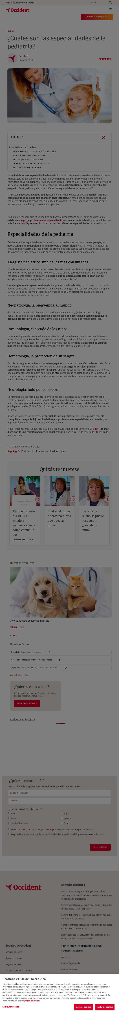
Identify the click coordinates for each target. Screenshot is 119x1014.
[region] (59, 994)
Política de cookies (32, 1001)
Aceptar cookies (83, 1007)
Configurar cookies (10, 1007)
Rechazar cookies (105, 1007)
